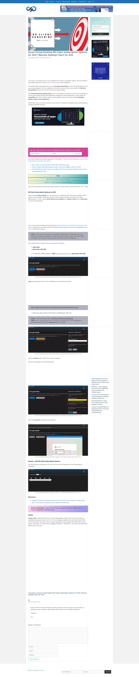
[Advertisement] (58, 69)
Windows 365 (82, 1)
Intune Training (66, 1)
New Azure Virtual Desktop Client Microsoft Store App (50, 165)
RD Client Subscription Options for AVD (58, 179)
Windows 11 (74, 1)
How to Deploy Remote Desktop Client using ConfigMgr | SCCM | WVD (56, 167)
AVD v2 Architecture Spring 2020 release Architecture (50, 502)
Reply (31, 616)
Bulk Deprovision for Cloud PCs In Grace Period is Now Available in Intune (100, 402)
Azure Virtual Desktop (53, 82)
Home (47, 1)
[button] (93, 1)
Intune (51, 1)
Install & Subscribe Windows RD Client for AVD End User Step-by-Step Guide (58, 500)
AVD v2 (30, 229)
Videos (89, 1)
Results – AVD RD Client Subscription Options (58, 182)
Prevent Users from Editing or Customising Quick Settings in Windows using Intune (100, 396)
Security (59, 1)
